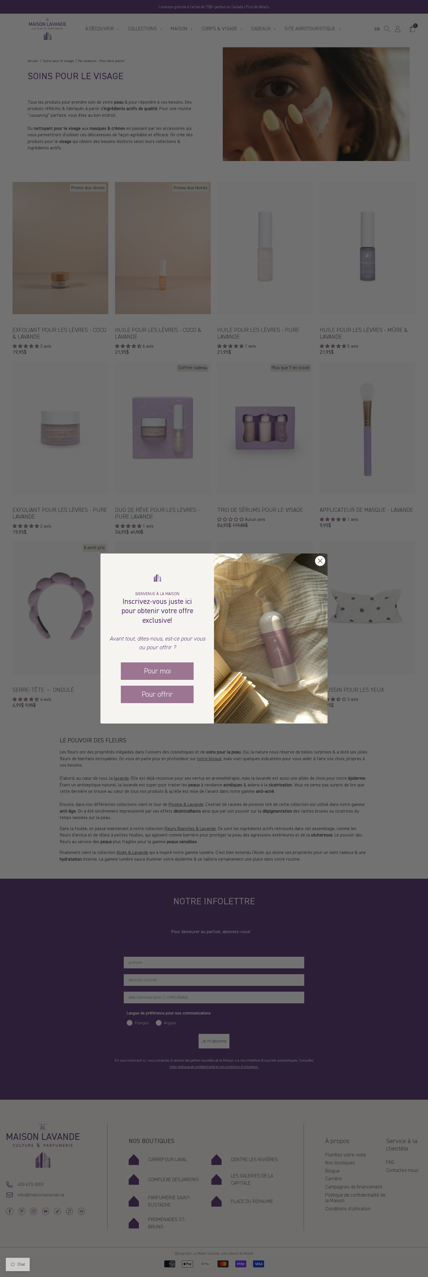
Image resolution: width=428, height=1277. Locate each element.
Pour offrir (157, 694)
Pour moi (157, 671)
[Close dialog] (320, 561)
